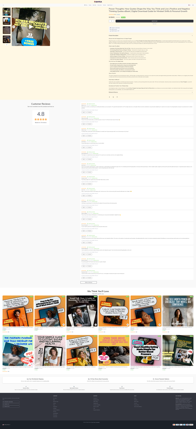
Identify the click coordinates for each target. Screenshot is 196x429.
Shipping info (95, 403)
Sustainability (55, 413)
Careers (54, 403)
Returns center (96, 406)
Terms (92, 422)
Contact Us (95, 398)
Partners (54, 411)
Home (135, 398)
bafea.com (177, 398)
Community (55, 416)
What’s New (136, 401)
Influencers (55, 406)
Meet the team (55, 401)
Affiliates (54, 408)
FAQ (94, 408)
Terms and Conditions (138, 406)
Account (135, 403)
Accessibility (98, 422)
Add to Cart (154, 21)
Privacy (94, 422)
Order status (95, 401)
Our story (55, 398)
